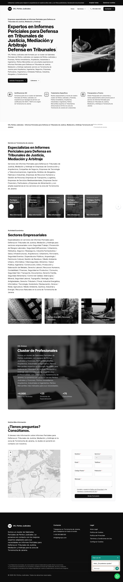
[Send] (117, 568)
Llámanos (34, 80)
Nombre (78, 454)
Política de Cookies (96, 532)
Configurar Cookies (96, 542)
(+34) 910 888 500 (60, 534)
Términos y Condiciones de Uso (87, 491)
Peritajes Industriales (15, 201)
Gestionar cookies (109, 2)
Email (77, 462)
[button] (118, 206)
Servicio (98, 454)
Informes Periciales (33, 201)
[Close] (118, 557)
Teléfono (98, 462)
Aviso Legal (94, 529)
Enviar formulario (93, 496)
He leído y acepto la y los (92, 490)
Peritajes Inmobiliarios (53, 201)
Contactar (108, 9)
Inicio (72, 9)
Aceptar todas (93, 2)
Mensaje (78, 479)
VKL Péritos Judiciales (21, 9)
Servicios (80, 9)
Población (98, 470)
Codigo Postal (80, 470)
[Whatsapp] (117, 576)
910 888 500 (96, 9)
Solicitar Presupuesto (16, 80)
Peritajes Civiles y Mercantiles (93, 201)
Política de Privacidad (97, 489)
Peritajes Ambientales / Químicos (73, 202)
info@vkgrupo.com (60, 538)
